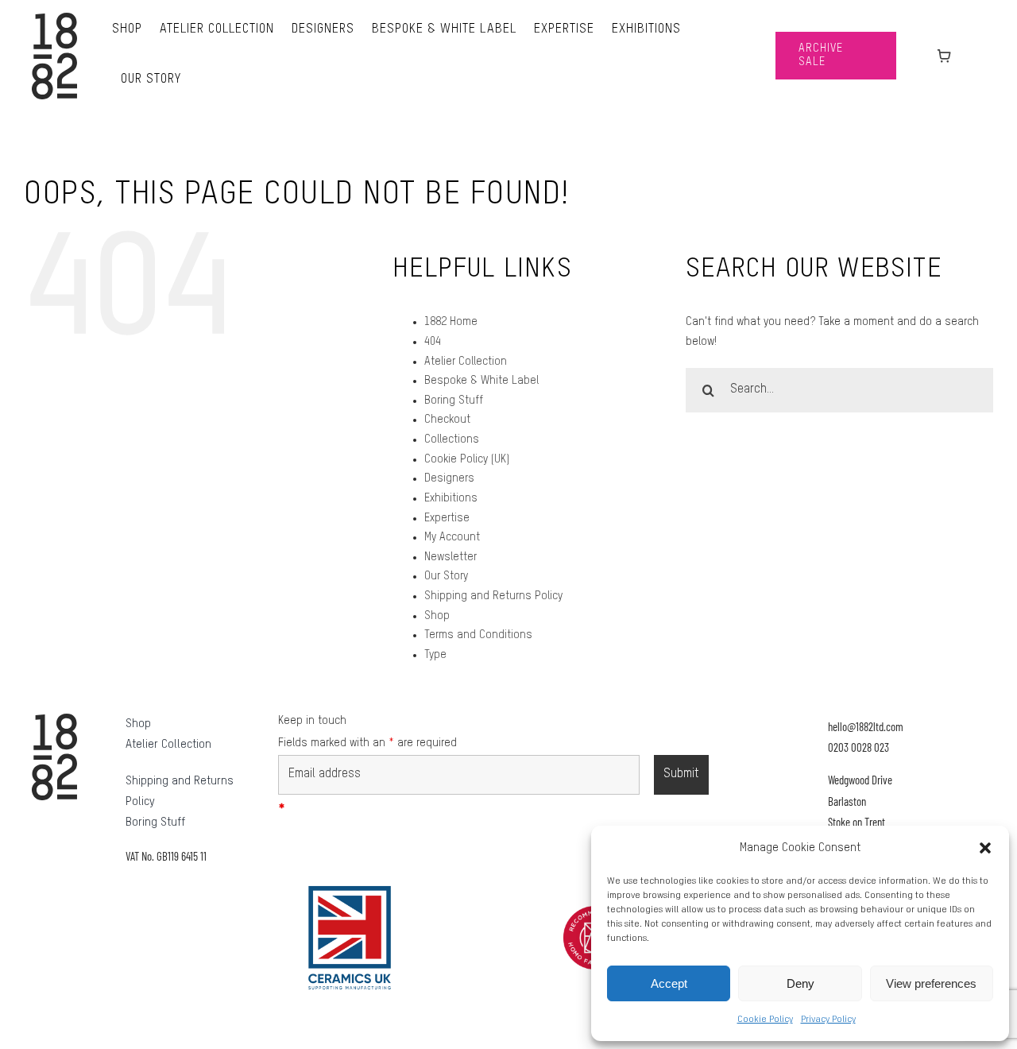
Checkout (447, 419)
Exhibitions (451, 498)
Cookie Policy (765, 1019)
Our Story (446, 576)
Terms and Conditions (478, 635)
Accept (669, 983)
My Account (452, 537)
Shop (437, 615)
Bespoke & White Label (481, 380)
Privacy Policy (828, 1019)
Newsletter (450, 557)
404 (432, 341)
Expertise (447, 518)
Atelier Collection (465, 361)
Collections (451, 439)
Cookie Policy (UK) (466, 459)
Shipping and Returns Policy (493, 596)
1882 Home (451, 321)
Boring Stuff (453, 400)
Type (435, 654)
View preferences (931, 983)
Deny (800, 983)
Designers (449, 478)
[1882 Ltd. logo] (54, 18)
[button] (985, 848)
